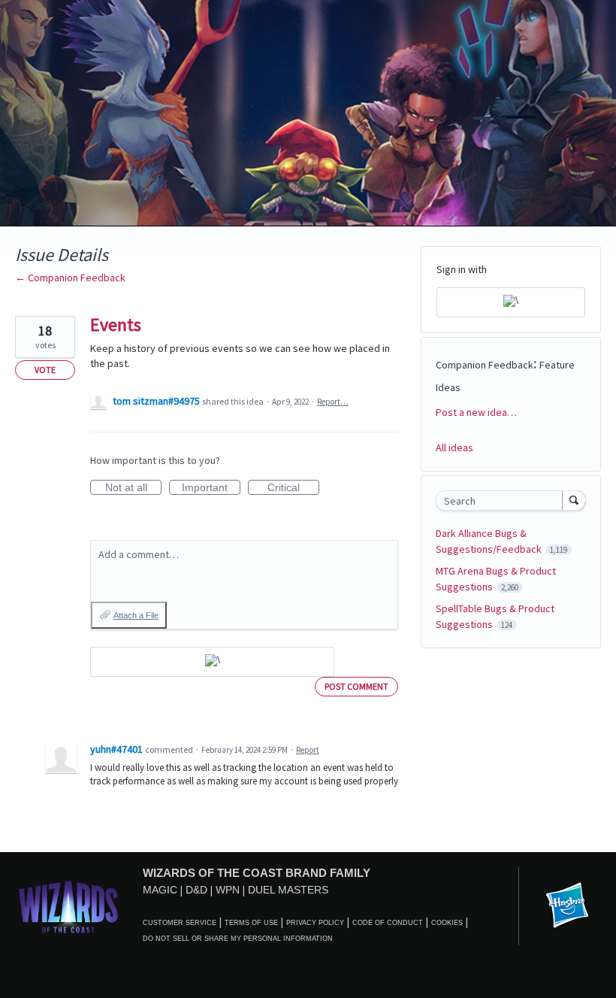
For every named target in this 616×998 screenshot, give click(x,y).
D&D (196, 890)
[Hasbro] (567, 906)
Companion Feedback (484, 365)
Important (211, 488)
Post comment (356, 686)
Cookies (447, 923)
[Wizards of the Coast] (68, 907)
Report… (333, 401)
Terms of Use (251, 923)
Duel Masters (288, 890)
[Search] (574, 500)
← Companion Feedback (70, 277)
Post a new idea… (476, 412)
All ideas (454, 447)
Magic (160, 890)
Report (307, 750)
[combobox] (502, 500)
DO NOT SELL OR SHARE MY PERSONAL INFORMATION (238, 938)
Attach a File (136, 615)
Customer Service (179, 923)
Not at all (133, 488)
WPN (228, 890)
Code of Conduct (387, 923)
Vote (45, 369)
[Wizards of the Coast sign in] (212, 662)
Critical (293, 488)
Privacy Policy (315, 923)
